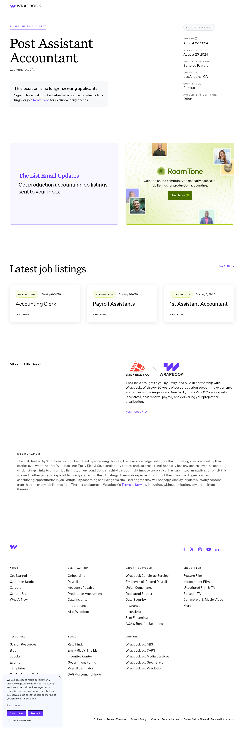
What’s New (19, 600)
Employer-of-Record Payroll (146, 582)
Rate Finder (76, 644)
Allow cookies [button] (16, 713)
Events (15, 662)
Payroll (73, 582)
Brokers (97, 719)
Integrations (77, 606)
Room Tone (41, 100)
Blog (13, 650)
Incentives (133, 612)
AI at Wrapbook (79, 612)
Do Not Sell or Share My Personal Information (209, 719)
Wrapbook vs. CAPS (140, 650)
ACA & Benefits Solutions (144, 624)
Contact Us (18, 594)
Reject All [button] (35, 713)
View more (226, 265)
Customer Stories (22, 582)
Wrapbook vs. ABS (139, 644)
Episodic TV (192, 594)
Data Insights (77, 600)
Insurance (133, 606)
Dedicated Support (140, 594)
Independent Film (196, 582)
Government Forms (82, 662)
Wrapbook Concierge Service (147, 576)
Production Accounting (85, 594)
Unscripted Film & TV (199, 588)
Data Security (136, 600)
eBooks (15, 656)
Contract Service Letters (165, 719)
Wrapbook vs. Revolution (144, 668)
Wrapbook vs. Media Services (147, 656)
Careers (15, 588)
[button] (19, 720)
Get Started (18, 576)
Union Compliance (139, 588)
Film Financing (137, 618)
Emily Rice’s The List (83, 650)
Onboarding (76, 576)
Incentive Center (80, 656)
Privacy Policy (138, 719)
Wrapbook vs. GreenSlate (144, 662)
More (187, 606)
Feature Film (192, 576)
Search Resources (23, 644)
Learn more (13, 705)
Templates (17, 668)
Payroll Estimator (80, 668)
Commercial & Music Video (203, 600)
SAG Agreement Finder (85, 674)
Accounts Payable (81, 588)
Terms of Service (133, 485)
